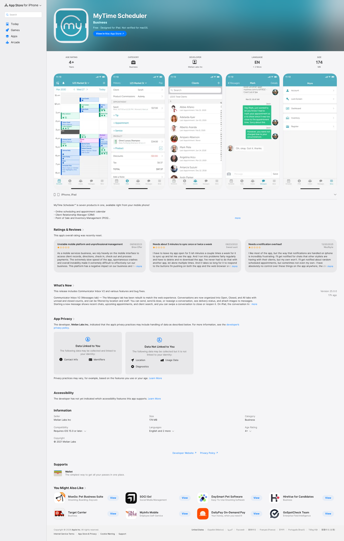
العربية (230, 530)
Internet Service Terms (64, 534)
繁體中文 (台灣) (328, 530)
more (238, 218)
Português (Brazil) (296, 530)
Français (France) (267, 530)
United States (198, 530)
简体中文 (252, 530)
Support (122, 534)
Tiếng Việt (313, 530)
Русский (240, 530)
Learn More (155, 378)
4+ (246, 430)
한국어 (282, 530)
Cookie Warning (107, 534)
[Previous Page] (50, 256)
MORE (139, 266)
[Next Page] (340, 256)
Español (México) (216, 530)
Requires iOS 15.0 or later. (68, 430)
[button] (23, 24)
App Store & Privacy (87, 534)
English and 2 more (160, 430)
